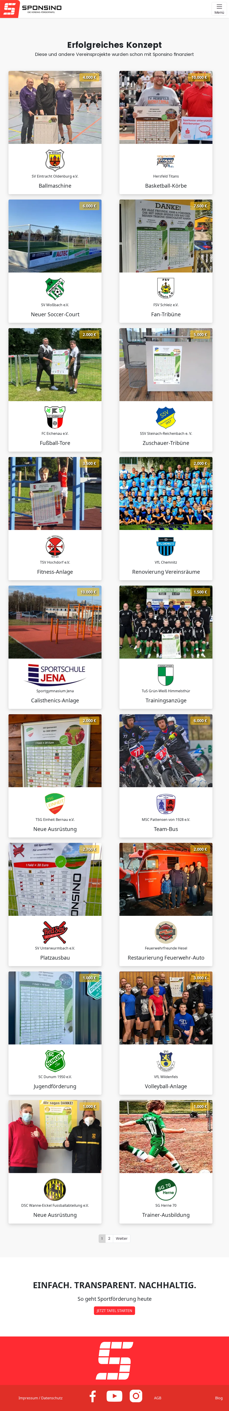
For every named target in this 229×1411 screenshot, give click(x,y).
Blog (219, 1398)
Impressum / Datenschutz (41, 1398)
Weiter (121, 1238)
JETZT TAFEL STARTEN (114, 1310)
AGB (157, 1398)
